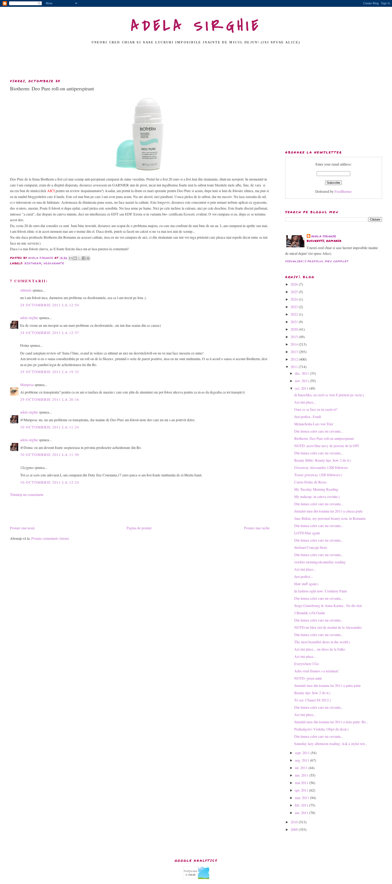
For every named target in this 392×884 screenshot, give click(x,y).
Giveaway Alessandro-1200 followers (321, 467)
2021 (295, 321)
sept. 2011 (303, 752)
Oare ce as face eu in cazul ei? (315, 409)
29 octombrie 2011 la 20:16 (49, 399)
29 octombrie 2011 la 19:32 (49, 371)
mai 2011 (302, 782)
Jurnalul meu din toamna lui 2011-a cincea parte (328, 511)
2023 (295, 306)
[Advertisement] (196, 63)
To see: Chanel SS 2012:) (312, 700)
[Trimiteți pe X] (79, 258)
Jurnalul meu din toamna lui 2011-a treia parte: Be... (331, 721)
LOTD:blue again (307, 532)
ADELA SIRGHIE (196, 26)
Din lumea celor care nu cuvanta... (318, 431)
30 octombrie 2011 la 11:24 (49, 427)
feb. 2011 (302, 805)
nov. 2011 (302, 380)
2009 (295, 829)
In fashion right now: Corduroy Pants (320, 591)
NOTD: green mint (308, 678)
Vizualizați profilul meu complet (316, 261)
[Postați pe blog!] (75, 258)
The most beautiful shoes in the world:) (322, 641)
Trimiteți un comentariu (26, 494)
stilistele (26, 290)
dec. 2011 (302, 373)
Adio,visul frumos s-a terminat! (316, 671)
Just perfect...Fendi (307, 416)
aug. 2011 (302, 760)
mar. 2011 (302, 797)
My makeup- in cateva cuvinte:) (317, 496)
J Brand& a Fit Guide (309, 612)
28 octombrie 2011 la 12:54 (49, 304)
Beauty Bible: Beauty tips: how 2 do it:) (322, 460)
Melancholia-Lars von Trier (313, 423)
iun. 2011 (302, 775)
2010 (295, 822)
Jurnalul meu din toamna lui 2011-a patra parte (327, 685)
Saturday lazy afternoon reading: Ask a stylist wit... (330, 743)
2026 (295, 284)
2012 (295, 359)
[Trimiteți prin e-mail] (71, 258)
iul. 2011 (302, 767)
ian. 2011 (302, 812)
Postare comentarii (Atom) (50, 538)
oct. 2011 (302, 388)
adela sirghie (29, 317)
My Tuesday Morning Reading (316, 489)
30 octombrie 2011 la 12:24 (49, 482)
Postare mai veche (257, 527)
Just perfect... (303, 576)
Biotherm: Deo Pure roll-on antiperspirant (324, 438)
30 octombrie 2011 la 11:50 (49, 454)
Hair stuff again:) (306, 583)
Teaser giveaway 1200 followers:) (318, 474)
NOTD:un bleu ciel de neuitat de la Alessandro (328, 627)
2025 (295, 291)
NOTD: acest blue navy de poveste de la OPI (326, 445)
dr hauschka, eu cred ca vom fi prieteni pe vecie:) (329, 394)
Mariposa (27, 384)
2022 (295, 314)
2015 (295, 336)
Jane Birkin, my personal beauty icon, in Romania (329, 518)
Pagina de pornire (139, 527)
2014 (295, 344)
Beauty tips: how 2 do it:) (312, 692)
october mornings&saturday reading (319, 562)
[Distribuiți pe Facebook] (83, 258)
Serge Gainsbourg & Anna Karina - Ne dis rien (328, 605)
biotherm (33, 263)
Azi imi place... (305, 402)
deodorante (54, 263)
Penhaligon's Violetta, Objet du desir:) (321, 729)
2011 (295, 366)
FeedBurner (343, 191)
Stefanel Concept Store (310, 547)
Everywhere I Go (306, 663)
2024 (295, 299)
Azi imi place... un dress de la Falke (319, 649)
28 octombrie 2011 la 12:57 (49, 332)
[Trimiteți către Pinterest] (88, 258)
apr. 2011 (302, 790)
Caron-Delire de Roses (310, 482)
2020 (295, 329)
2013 (295, 351)
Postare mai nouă (22, 527)
